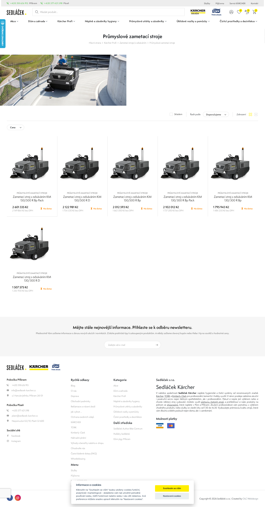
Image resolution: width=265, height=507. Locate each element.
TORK (74, 427)
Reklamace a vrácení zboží (83, 406)
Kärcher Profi (110, 42)
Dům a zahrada (120, 390)
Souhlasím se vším (172, 488)
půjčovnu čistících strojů (212, 401)
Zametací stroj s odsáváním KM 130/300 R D (32, 278)
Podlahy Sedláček (121, 433)
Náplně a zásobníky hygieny (126, 401)
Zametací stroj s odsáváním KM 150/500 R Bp (132, 198)
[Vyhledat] (36, 12)
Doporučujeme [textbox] (213, 114)
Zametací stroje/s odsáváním (133, 42)
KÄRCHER (76, 422)
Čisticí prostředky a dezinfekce (127, 416)
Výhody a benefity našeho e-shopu (87, 443)
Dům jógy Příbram (121, 439)
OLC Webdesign (250, 498)
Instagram (16, 441)
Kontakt (254, 3)
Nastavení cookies (172, 496)
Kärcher (159, 396)
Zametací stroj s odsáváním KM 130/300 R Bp (233, 198)
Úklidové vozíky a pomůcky (126, 411)
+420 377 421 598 (53, 3)
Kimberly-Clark (78, 432)
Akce (115, 385)
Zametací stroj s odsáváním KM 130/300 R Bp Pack (183, 198)
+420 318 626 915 (19, 3)
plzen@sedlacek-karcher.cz (24, 415)
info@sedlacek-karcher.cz (23, 390)
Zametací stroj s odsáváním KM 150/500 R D (82, 198)
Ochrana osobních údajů (82, 416)
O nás (74, 390)
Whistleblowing (78, 458)
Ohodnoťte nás (78, 448)
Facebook (15, 435)
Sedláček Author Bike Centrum (127, 428)
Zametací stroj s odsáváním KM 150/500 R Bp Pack (32, 198)
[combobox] (216, 114)
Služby (207, 3)
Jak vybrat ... (76, 411)
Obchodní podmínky (80, 401)
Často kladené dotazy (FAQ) (84, 453)
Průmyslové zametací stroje (162, 42)
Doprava (75, 396)
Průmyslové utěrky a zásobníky (127, 406)
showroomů (172, 404)
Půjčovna (220, 3)
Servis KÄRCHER (237, 3)
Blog (73, 385)
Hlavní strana (95, 42)
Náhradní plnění (78, 437)
